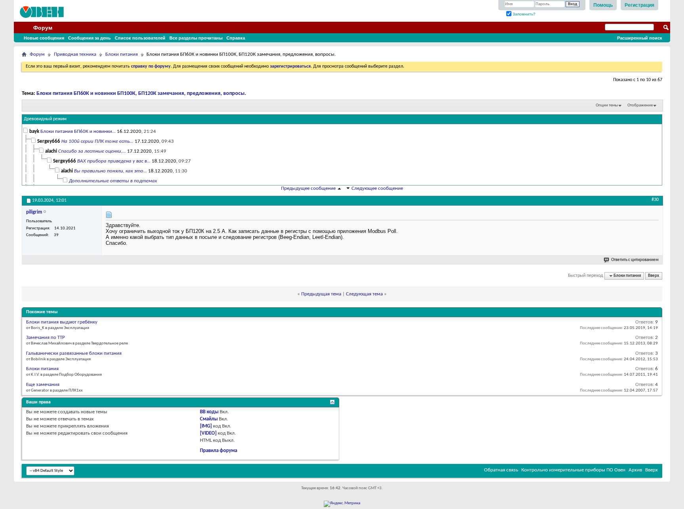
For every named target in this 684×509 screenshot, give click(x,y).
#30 (655, 199)
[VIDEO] (208, 433)
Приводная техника (75, 54)
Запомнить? (523, 14)
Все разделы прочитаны (195, 38)
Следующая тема (364, 294)
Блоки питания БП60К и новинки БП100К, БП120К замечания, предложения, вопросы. (141, 94)
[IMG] (206, 426)
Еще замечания (42, 384)
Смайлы (209, 419)
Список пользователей (140, 38)
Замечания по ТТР (45, 337)
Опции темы (607, 105)
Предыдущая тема (321, 294)
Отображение (640, 105)
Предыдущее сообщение (308, 188)
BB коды (209, 411)
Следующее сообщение (377, 188)
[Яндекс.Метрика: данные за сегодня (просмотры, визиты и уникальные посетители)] (342, 504)
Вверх (653, 276)
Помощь (603, 5)
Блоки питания (121, 54)
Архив (635, 470)
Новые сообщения (44, 38)
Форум (42, 28)
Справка (235, 38)
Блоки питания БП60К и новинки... (78, 131)
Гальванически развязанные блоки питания (74, 353)
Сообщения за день (89, 38)
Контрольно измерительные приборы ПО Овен (573, 470)
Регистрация (639, 5)
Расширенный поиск (639, 38)
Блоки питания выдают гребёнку (61, 322)
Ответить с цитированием (635, 260)
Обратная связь (501, 470)
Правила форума (218, 450)
